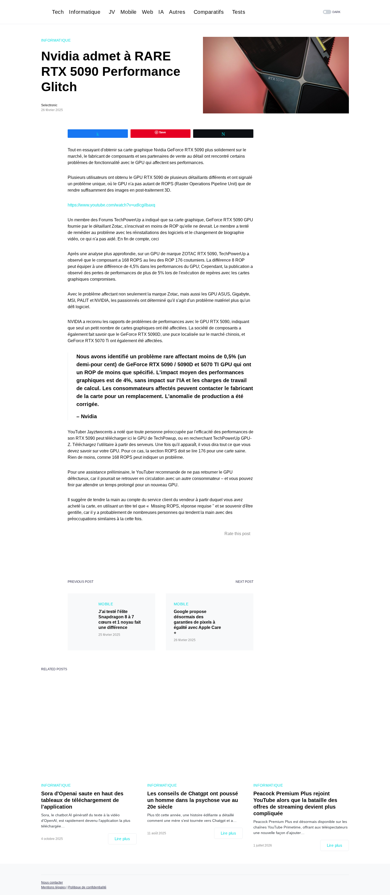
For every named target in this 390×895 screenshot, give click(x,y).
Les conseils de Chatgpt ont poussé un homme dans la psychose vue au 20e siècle (192, 800)
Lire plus (122, 838)
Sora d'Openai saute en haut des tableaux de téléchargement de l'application (82, 800)
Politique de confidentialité (87, 887)
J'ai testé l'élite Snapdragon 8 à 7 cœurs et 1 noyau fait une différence (119, 619)
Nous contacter (52, 882)
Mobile (105, 604)
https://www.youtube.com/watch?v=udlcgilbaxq (111, 205)
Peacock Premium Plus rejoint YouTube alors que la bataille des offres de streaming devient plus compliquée (295, 803)
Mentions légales (53, 887)
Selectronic (49, 105)
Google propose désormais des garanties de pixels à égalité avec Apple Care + (197, 622)
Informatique (56, 40)
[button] (331, 12)
